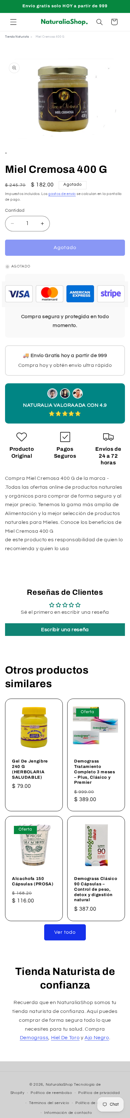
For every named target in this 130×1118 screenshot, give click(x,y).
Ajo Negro (97, 1037)
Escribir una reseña (65, 629)
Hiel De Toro (65, 1037)
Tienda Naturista (17, 36)
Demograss (34, 1037)
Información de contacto (68, 1113)
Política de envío (91, 1103)
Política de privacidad (99, 1093)
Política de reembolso (51, 1093)
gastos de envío (62, 194)
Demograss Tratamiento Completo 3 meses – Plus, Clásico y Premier (94, 772)
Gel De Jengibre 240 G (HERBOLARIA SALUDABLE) (30, 769)
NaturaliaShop (59, 1084)
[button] (13, 22)
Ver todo (65, 932)
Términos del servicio (49, 1103)
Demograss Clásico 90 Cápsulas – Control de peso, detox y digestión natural (95, 889)
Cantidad (14, 210)
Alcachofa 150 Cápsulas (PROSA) (33, 881)
